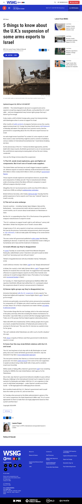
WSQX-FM (10, 490)
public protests (18, 124)
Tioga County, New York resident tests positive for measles (72, 64)
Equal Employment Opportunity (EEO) (51, 463)
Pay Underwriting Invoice (69, 466)
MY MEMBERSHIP (63, 2)
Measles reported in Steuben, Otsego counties (71, 52)
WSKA (4, 493)
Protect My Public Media (52, 467)
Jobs (30, 466)
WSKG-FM (5, 490)
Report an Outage (67, 459)
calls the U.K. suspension (25, 293)
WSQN (13, 492)
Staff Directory (50, 455)
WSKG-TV (17, 492)
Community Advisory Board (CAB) (36, 462)
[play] (4, 8)
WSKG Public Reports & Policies (52, 459)
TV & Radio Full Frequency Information (69, 452)
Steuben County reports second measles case (70, 28)
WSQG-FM (15, 490)
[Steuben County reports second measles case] (60, 26)
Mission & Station (33, 455)
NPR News (6, 19)
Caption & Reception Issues (70, 455)
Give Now (75, 2)
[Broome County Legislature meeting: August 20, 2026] (60, 39)
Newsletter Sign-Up (68, 463)
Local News (68, 24)
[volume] (9, 8)
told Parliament (45, 126)
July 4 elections (10, 232)
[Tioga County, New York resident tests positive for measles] (60, 63)
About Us (31, 451)
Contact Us (49, 451)
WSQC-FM (9, 492)
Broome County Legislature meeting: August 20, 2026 (71, 40)
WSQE (19, 490)
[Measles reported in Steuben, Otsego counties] (60, 51)
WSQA (4, 492)
